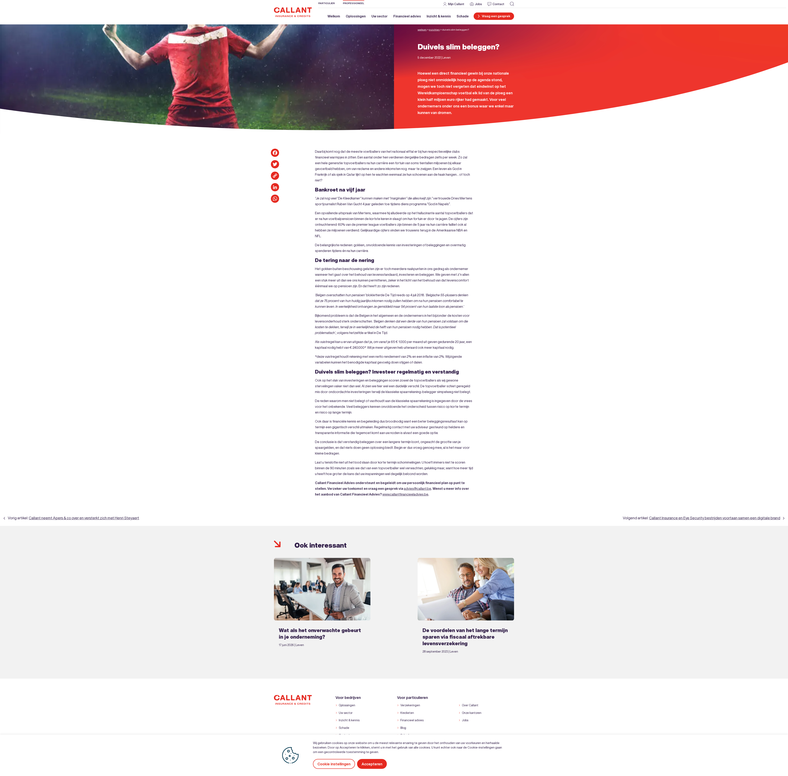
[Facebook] (275, 153)
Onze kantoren (471, 712)
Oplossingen (356, 16)
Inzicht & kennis (439, 16)
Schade (463, 16)
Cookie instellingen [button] (333, 764)
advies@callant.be (417, 488)
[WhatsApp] (275, 199)
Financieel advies (407, 16)
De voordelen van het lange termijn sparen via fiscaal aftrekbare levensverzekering (465, 637)
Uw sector (379, 16)
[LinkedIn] (275, 187)
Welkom (334, 16)
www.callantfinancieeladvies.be (405, 494)
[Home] (293, 11)
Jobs (478, 4)
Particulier (326, 3)
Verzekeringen (410, 705)
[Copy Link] (275, 176)
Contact (498, 4)
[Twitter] (275, 164)
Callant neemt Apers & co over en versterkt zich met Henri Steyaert (84, 518)
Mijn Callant (456, 4)
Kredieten (407, 712)
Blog (403, 727)
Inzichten (434, 29)
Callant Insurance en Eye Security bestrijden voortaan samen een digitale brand (714, 518)
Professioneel (353, 3)
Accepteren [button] (372, 764)
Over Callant (470, 705)
